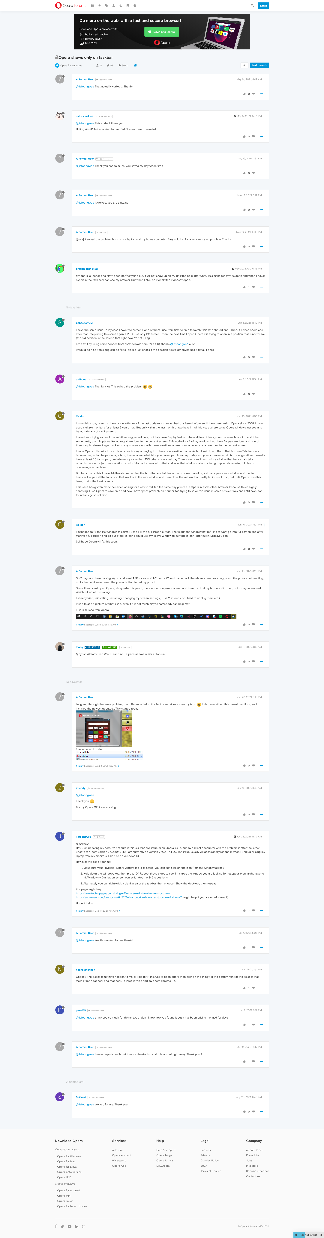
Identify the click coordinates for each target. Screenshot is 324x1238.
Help (160, 1141)
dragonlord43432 (87, 268)
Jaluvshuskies (84, 116)
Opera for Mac (66, 1161)
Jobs (249, 1160)
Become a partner (257, 1170)
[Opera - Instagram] (83, 1226)
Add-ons (117, 1149)
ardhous (81, 379)
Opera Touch (65, 1200)
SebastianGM (84, 322)
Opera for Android (68, 1190)
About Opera (254, 1149)
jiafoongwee (83, 836)
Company (254, 1141)
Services (119, 1141)
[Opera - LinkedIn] (76, 1226)
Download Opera (164, 31)
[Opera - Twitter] (62, 1226)
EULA (204, 1165)
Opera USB (64, 1177)
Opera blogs (164, 1155)
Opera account (121, 1155)
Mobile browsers (65, 1183)
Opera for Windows (71, 65)
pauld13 (81, 1010)
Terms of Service (211, 1170)
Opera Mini (64, 1195)
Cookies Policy (210, 1160)
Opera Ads (119, 1165)
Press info (252, 1155)
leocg (79, 646)
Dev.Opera (163, 1165)
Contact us (253, 1176)
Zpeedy (81, 788)
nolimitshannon (85, 969)
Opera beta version (69, 1171)
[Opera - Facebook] (56, 1226)
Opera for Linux (67, 1166)
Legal (205, 1141)
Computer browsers (67, 1149)
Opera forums (165, 1160)
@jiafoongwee (105, 80)
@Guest (102, 232)
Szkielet (81, 1097)
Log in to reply (259, 65)
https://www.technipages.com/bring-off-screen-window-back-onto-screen (123, 893)
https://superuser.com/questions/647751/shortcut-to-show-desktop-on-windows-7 (129, 897)
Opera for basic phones (72, 1206)
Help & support (166, 1149)
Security (206, 1149)
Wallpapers (119, 1160)
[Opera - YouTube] (69, 1226)
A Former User (85, 79)
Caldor (80, 416)
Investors (252, 1165)
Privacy (205, 1155)
